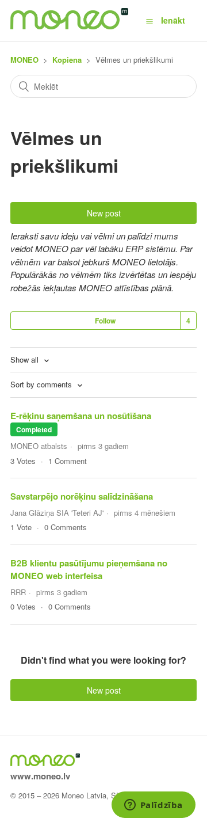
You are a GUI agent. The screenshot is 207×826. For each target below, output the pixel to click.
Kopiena (67, 59)
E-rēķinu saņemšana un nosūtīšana (80, 415)
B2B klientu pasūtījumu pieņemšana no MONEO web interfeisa (88, 570)
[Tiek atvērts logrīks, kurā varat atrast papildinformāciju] (153, 805)
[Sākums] (69, 26)
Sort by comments (42, 384)
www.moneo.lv (40, 776)
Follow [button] (105, 320)
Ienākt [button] (173, 20)
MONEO (24, 59)
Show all (25, 359)
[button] (149, 21)
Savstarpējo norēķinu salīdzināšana (81, 496)
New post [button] (104, 213)
